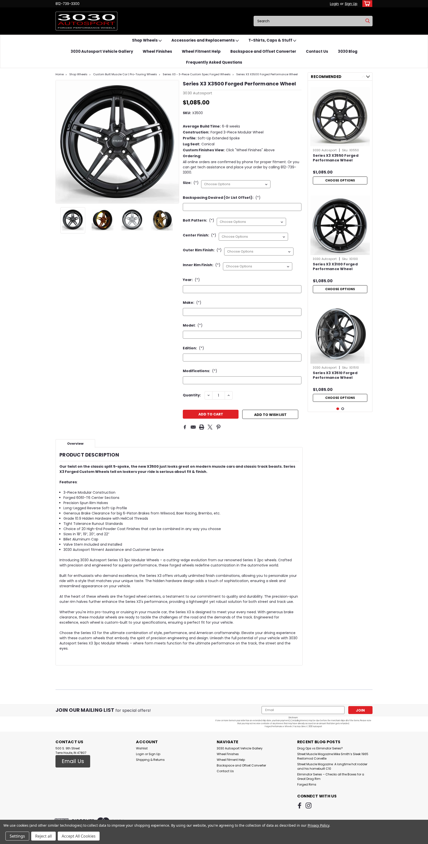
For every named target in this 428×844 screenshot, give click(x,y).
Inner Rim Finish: (201, 264)
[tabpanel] (340, 135)
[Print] (201, 427)
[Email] (193, 427)
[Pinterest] (218, 427)
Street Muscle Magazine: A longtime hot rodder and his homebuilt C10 (332, 766)
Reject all (43, 836)
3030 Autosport (325, 150)
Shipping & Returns (150, 760)
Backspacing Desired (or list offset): (222, 197)
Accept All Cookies (79, 836)
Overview (75, 443)
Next (174, 141)
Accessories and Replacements (203, 40)
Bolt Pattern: (198, 220)
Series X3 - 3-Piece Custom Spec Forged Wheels (197, 74)
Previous (59, 141)
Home (59, 74)
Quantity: (192, 395)
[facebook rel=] (299, 805)
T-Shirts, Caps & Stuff (270, 40)
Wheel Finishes (157, 51)
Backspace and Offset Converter (263, 51)
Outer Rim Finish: (202, 250)
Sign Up (351, 3)
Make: (192, 302)
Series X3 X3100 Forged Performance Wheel (335, 266)
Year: (191, 279)
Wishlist (142, 748)
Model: (193, 325)
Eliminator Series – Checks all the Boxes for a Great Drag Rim (330, 776)
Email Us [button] (73, 761)
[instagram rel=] (308, 805)
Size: (191, 182)
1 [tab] (337, 409)
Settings (17, 836)
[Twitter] (210, 427)
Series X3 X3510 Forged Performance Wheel (335, 375)
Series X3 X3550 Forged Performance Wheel (335, 158)
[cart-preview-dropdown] (366, 3)
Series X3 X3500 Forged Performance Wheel (267, 74)
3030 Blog (347, 51)
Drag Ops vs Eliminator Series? (320, 748)
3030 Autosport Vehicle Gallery (102, 51)
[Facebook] (184, 427)
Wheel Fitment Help (201, 51)
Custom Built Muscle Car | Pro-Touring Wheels (125, 74)
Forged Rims (306, 784)
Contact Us (317, 51)
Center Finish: (199, 235)
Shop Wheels (145, 40)
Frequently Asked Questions (214, 62)
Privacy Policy (318, 825)
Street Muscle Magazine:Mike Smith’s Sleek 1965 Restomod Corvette (332, 756)
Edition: (193, 348)
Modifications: (200, 370)
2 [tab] (342, 409)
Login (334, 3)
